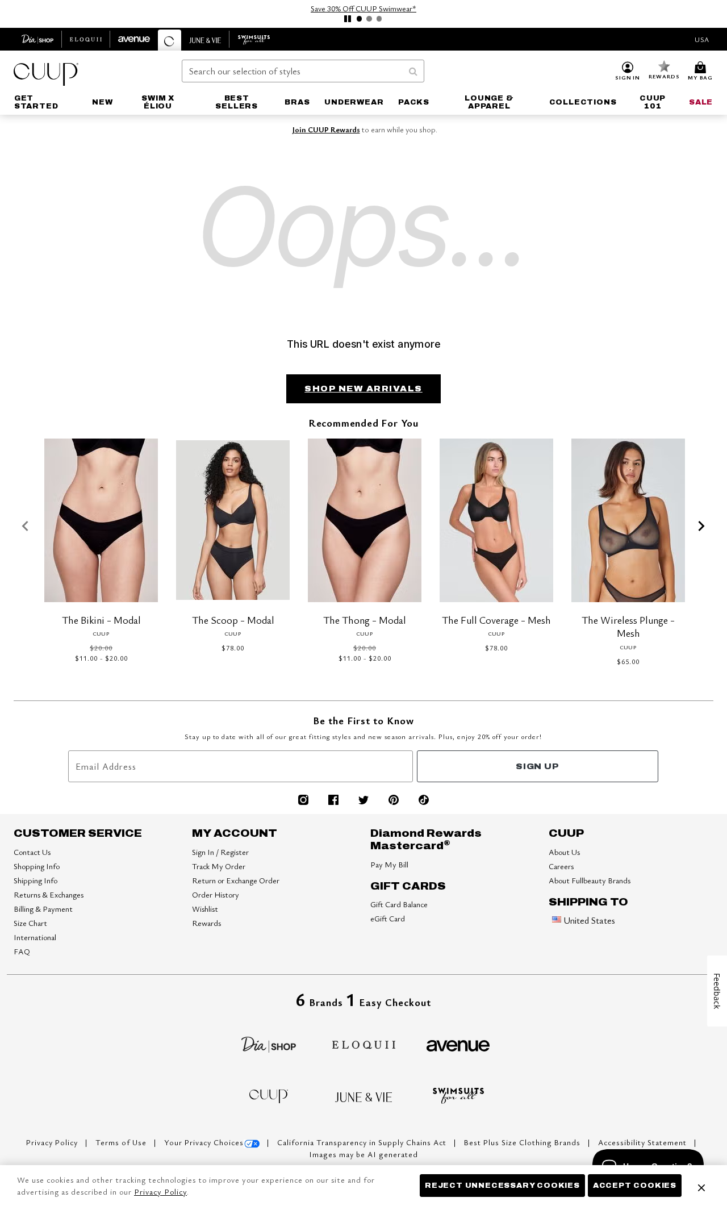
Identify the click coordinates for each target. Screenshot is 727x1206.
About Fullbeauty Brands (589, 880)
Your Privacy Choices (204, 1142)
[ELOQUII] (363, 1043)
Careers (561, 866)
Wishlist (205, 908)
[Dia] (268, 1043)
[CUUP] (268, 1095)
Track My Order (218, 866)
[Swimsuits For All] (458, 1094)
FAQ (22, 951)
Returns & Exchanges (48, 894)
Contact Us (32, 851)
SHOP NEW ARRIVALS (363, 389)
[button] (627, 71)
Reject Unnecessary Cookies (502, 1186)
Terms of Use (122, 1142)
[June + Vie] (363, 1096)
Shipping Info (35, 880)
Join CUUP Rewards (326, 129)
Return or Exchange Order (235, 880)
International (35, 937)
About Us (564, 851)
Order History (215, 894)
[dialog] (702, 39)
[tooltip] (38, 39)
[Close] (701, 1186)
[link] (46, 102)
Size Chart (30, 922)
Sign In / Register (220, 851)
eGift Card (387, 918)
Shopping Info (37, 866)
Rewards (206, 922)
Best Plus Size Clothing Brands (523, 1142)
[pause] (347, 18)
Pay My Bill (389, 864)
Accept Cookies (634, 1186)
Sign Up (537, 766)
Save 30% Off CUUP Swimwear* (363, 8)
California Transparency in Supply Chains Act (363, 1142)
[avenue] (458, 1044)
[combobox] (303, 71)
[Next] (702, 526)
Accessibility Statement (643, 1142)
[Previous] (25, 526)
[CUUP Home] (46, 74)
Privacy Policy (53, 1142)
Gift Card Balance (399, 904)
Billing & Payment (43, 908)
